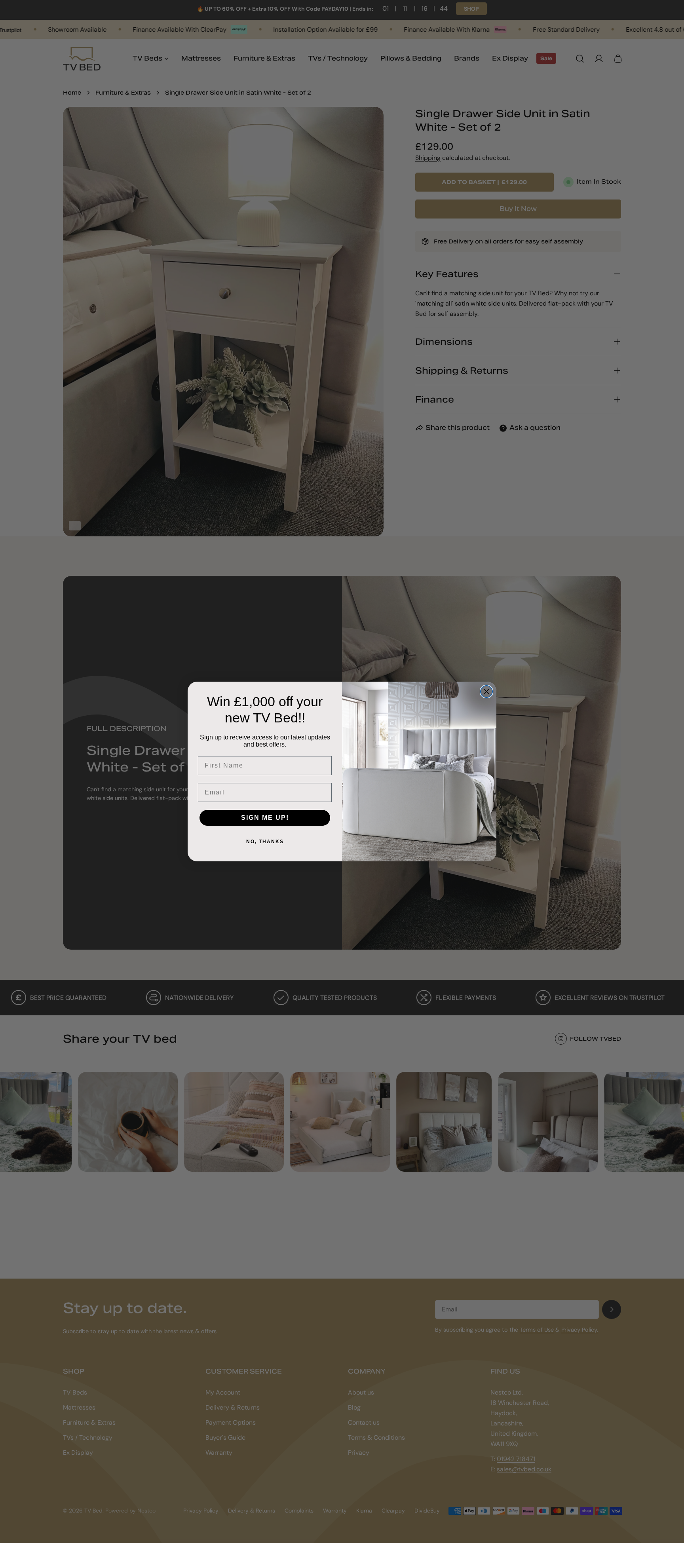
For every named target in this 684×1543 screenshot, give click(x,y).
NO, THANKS (265, 841)
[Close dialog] (486, 691)
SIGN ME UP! (265, 817)
